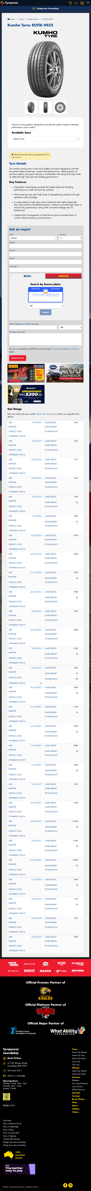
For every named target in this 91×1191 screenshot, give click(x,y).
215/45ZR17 (36, 707)
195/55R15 (36, 441)
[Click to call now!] (70, 3)
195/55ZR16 (36, 535)
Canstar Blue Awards (11, 1139)
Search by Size (78, 1055)
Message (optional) (17, 332)
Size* (11, 234)
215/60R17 (36, 765)
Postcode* (13, 266)
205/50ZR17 (36, 687)
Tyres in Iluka (8, 1130)
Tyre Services (77, 1086)
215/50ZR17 (36, 726)
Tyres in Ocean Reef (11, 1133)
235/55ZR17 (36, 860)
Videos (75, 1112)
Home (12, 19)
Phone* (12, 250)
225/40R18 (36, 899)
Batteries (75, 1080)
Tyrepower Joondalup (47, 8)
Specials (76, 1092)
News (75, 1105)
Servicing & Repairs (80, 1083)
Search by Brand (79, 1058)
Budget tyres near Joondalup (14, 1142)
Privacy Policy (56, 349)
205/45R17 (36, 668)
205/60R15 (36, 459)
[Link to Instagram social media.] (70, 1185)
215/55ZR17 (36, 745)
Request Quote (18, 358)
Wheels (76, 1067)
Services (76, 1077)
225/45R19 (36, 937)
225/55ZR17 (36, 821)
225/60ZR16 (36, 630)
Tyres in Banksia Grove (12, 1123)
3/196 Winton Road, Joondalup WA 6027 (17, 1064)
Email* (12, 258)
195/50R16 (36, 516)
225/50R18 (36, 918)
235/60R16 (36, 648)
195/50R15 (36, 422)
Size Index (7, 1120)
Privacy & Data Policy (17, 1187)
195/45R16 (36, 497)
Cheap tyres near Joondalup (14, 1145)
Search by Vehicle (79, 1052)
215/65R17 (36, 784)
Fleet (74, 1102)
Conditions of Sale (31, 1187)
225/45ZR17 (36, 803)
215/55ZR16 (36, 572)
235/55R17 (36, 840)
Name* (12, 242)
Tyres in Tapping (9, 1136)
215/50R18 (36, 879)
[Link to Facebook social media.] (65, 1185)
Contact (76, 1096)
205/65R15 (36, 478)
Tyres (74, 1049)
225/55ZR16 (36, 592)
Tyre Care (76, 1061)
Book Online (78, 1099)
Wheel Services (78, 1089)
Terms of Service (72, 349)
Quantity (62, 234)
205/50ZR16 (36, 554)
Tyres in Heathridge (10, 1126)
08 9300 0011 (14, 1070)
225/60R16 (36, 611)
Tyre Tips (75, 1064)
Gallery (75, 1108)
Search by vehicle (44, 414)
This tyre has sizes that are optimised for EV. (30, 155)
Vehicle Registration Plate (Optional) (24, 324)
